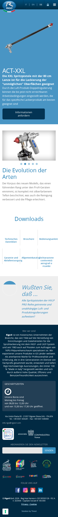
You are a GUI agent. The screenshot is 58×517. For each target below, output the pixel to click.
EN (33, 5)
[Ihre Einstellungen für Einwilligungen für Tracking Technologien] (5, 512)
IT (26, 5)
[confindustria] (33, 433)
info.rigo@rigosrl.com (11, 423)
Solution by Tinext (29, 511)
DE (41, 5)
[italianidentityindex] (8, 433)
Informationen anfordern (23, 114)
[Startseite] (9, 7)
